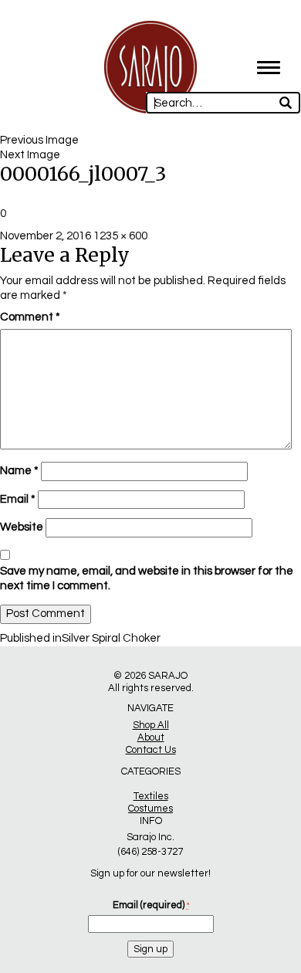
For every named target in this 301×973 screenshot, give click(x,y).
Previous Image (39, 140)
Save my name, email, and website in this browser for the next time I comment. (146, 578)
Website (21, 527)
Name (19, 470)
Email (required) (151, 905)
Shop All (151, 725)
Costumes (150, 808)
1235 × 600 (120, 236)
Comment (30, 317)
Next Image (30, 155)
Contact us (151, 749)
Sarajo (168, 675)
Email (18, 499)
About (150, 737)
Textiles (151, 796)
